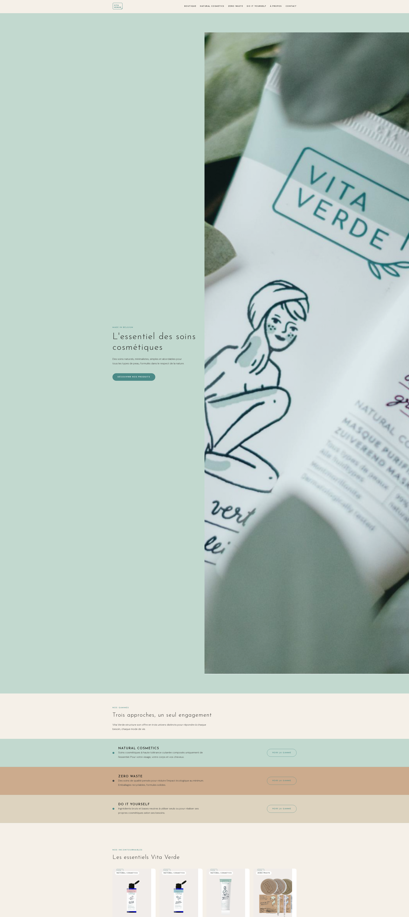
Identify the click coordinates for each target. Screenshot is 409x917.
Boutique (190, 6)
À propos (276, 6)
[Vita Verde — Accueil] (118, 7)
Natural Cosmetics (212, 6)
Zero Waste (235, 6)
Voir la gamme (281, 753)
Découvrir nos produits (134, 377)
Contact (291, 6)
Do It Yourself (256, 6)
